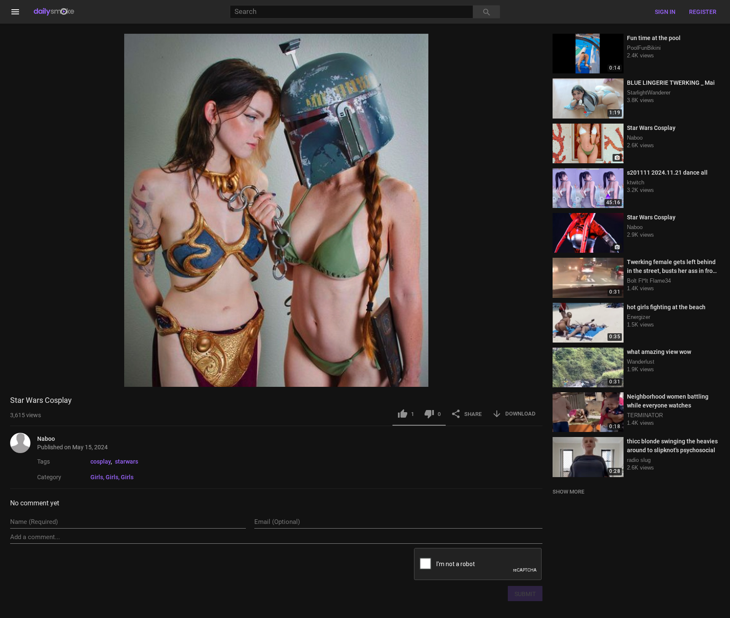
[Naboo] (23, 443)
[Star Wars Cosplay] (588, 143)
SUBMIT (525, 594)
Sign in (665, 11)
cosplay (100, 461)
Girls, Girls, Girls (111, 477)
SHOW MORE (568, 491)
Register (702, 11)
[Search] (486, 12)
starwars (126, 461)
